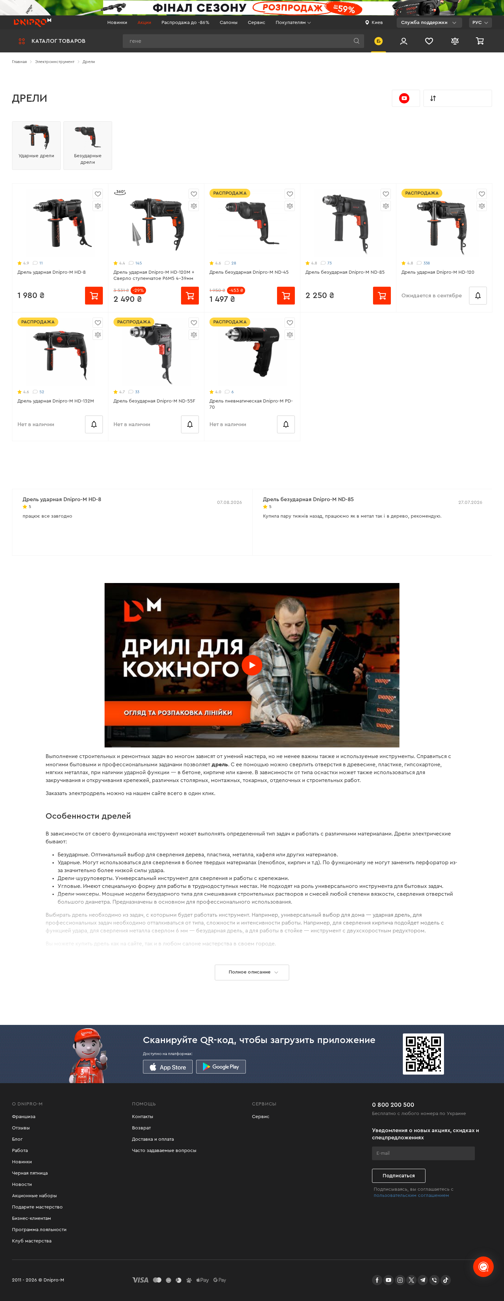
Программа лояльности (39, 1229)
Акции (144, 22)
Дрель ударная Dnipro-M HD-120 (438, 272)
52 (41, 392)
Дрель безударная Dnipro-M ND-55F (154, 401)
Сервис (256, 22)
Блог (17, 1139)
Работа (20, 1150)
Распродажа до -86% (185, 22)
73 (329, 263)
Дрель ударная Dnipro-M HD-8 (51, 272)
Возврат (141, 1128)
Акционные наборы (34, 1195)
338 (426, 263)
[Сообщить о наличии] (478, 295)
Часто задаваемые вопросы (164, 1150)
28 (233, 263)
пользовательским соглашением (411, 1195)
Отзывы (21, 1128)
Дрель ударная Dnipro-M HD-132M (55, 401)
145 (138, 263)
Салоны (229, 22)
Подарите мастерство (37, 1207)
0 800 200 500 (393, 1105)
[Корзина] (480, 40)
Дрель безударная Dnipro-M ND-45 (249, 272)
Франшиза (23, 1116)
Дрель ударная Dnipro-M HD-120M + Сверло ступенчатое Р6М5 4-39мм (153, 275)
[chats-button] (483, 1266)
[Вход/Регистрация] (404, 40)
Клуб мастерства (31, 1241)
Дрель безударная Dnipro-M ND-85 (345, 272)
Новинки (117, 22)
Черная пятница (30, 1173)
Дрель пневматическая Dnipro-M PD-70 (251, 404)
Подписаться (399, 1175)
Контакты (142, 1116)
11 (41, 263)
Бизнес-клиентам (31, 1218)
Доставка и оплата (153, 1139)
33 (137, 392)
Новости (22, 1184)
